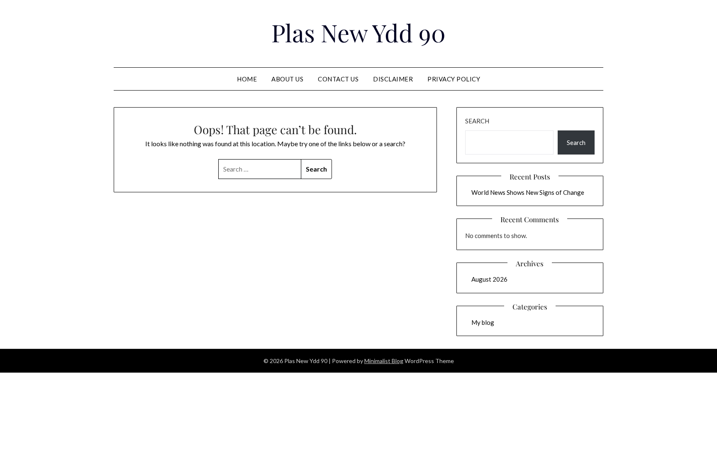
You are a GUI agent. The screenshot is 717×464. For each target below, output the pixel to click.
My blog (482, 322)
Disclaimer (393, 79)
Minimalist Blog (383, 360)
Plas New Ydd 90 (358, 32)
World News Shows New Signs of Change (527, 192)
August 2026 (489, 279)
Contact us (338, 79)
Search (477, 121)
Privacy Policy (453, 79)
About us (287, 79)
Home (247, 79)
